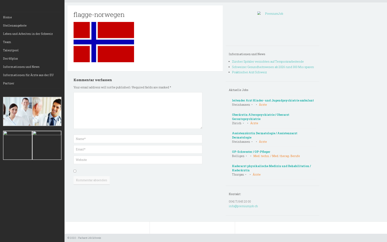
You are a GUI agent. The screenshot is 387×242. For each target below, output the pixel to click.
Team (7, 42)
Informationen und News (21, 67)
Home (7, 17)
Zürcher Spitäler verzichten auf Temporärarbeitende (268, 61)
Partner (8, 83)
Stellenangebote (15, 25)
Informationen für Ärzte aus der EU (28, 75)
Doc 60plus (10, 58)
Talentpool (11, 50)
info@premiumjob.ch (243, 206)
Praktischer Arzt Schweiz (249, 72)
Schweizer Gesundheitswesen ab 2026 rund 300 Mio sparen (273, 67)
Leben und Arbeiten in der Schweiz (28, 34)
